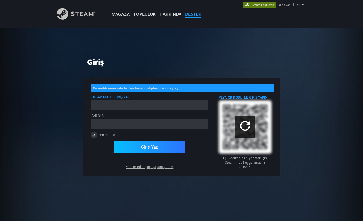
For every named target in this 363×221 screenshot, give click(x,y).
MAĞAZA (121, 14)
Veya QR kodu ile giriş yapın (243, 97)
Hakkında (170, 14)
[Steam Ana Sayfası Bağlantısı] (76, 18)
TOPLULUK (144, 14)
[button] (245, 127)
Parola (97, 116)
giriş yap (284, 5)
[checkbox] (94, 135)
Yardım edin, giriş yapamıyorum (149, 167)
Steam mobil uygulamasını (245, 163)
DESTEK (193, 14)
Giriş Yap (149, 147)
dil (298, 5)
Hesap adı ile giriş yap (110, 97)
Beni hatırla (106, 135)
